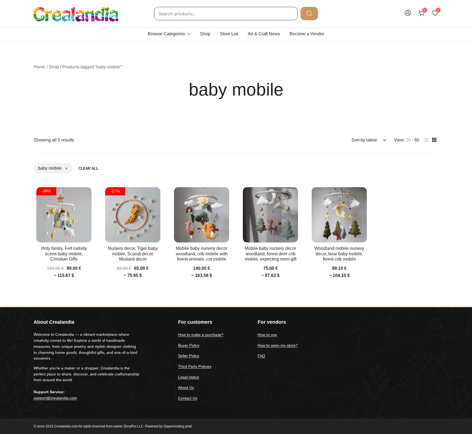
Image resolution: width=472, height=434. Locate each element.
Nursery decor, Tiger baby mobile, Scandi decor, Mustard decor (133, 253)
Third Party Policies (194, 366)
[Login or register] (408, 15)
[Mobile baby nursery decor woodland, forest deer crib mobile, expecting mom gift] (270, 214)
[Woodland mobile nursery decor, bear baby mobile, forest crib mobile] (339, 214)
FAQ (261, 356)
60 (416, 140)
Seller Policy (188, 356)
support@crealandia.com (55, 398)
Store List (229, 33)
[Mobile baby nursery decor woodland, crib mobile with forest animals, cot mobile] (201, 214)
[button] (426, 140)
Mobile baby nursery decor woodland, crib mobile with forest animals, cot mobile (202, 253)
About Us (186, 387)
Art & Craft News (264, 33)
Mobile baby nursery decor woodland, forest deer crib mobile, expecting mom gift (270, 253)
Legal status (188, 377)
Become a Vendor (307, 33)
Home (39, 67)
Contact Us (187, 398)
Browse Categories (166, 33)
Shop (205, 33)
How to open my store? (278, 345)
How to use (267, 334)
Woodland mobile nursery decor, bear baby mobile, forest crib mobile (339, 253)
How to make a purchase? (200, 334)
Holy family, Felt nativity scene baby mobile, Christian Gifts (64, 253)
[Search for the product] (309, 13)
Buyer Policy (188, 345)
